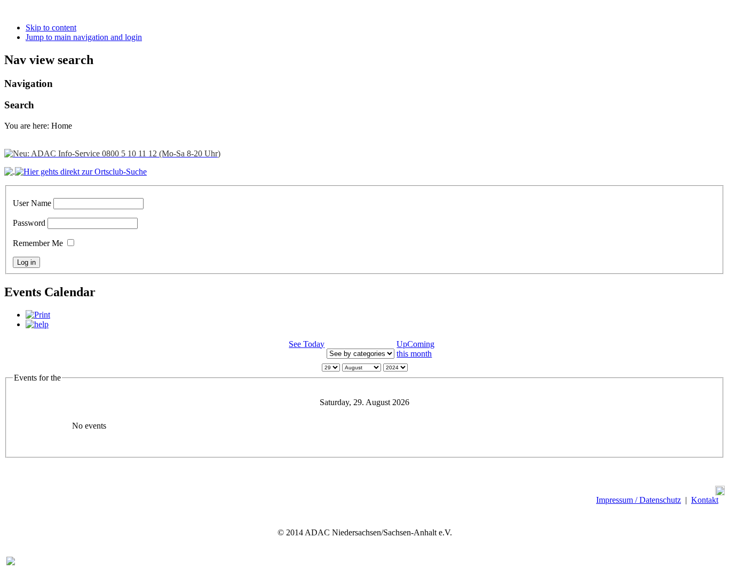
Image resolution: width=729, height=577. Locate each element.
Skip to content (51, 27)
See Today (306, 344)
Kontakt (704, 499)
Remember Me (38, 243)
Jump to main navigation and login (84, 37)
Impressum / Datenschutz (638, 499)
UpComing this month (415, 348)
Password (29, 222)
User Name (32, 203)
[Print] (38, 314)
